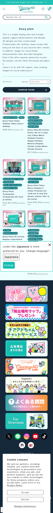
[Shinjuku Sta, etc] (46, 17)
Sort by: (25, 82)
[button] (22, 111)
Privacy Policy (15, 485)
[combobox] (26, 17)
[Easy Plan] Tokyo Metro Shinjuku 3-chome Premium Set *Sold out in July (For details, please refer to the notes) (38, 192)
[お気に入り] (43, 9)
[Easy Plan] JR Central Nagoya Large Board (13, 238)
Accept (25, 492)
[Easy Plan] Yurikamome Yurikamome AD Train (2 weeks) (13, 195)
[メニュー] (4, 9)
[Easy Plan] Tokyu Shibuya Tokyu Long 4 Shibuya (13, 123)
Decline (25, 499)
